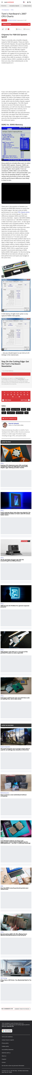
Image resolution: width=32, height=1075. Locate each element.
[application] (16, 193)
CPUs (12, 9)
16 (12, 397)
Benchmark (19, 413)
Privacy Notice (21, 379)
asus (8, 409)
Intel (3, 409)
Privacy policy (5, 1043)
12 (17, 394)
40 (19, 397)
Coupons (4, 1059)
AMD (26, 413)
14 (24, 394)
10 (11, 394)
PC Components (5, 9)
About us (4, 1056)
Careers (4, 1062)
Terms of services (19, 378)
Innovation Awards (14, 5)
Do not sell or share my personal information (13, 1065)
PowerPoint (11, 413)
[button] (30, 2)
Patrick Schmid (12, 20)
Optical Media (15, 409)
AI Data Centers (27, 5)
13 (21, 394)
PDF (29, 409)
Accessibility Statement (7, 1049)
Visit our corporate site (8, 1026)
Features (4, 20)
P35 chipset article (23, 212)
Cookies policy (5, 1046)
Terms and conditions (7, 1036)
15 (27, 394)
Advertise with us (6, 1052)
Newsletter (27, 29)
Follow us (20, 29)
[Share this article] (2, 29)
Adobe (23, 409)
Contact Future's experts (8, 1040)
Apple (3, 413)
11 (14, 394)
